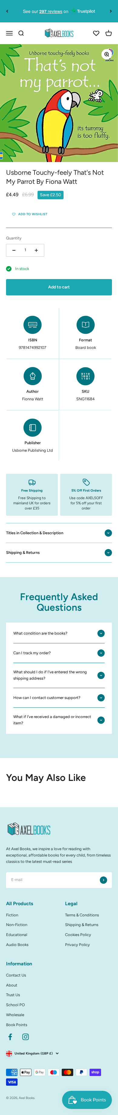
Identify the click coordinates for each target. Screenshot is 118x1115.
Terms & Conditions (82, 915)
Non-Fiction (16, 924)
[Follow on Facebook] (10, 1037)
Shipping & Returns (81, 924)
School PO (15, 1005)
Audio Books (17, 944)
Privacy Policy (77, 944)
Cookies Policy (78, 934)
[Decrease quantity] (13, 250)
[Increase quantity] (36, 250)
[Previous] (7, 11)
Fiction (12, 915)
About (11, 985)
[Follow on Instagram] (25, 1037)
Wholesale (15, 1015)
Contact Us (16, 975)
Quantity (13, 238)
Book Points (16, 1024)
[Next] (111, 11)
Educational (16, 934)
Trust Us (13, 995)
